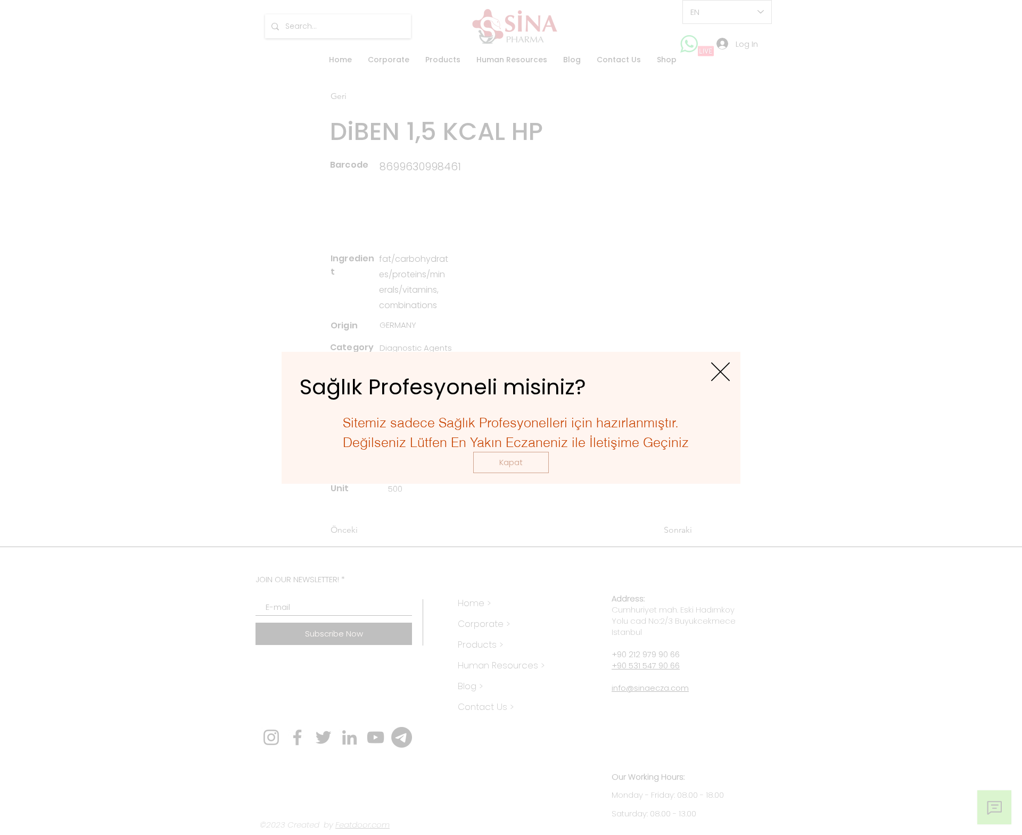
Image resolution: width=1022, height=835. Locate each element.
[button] (511, 462)
